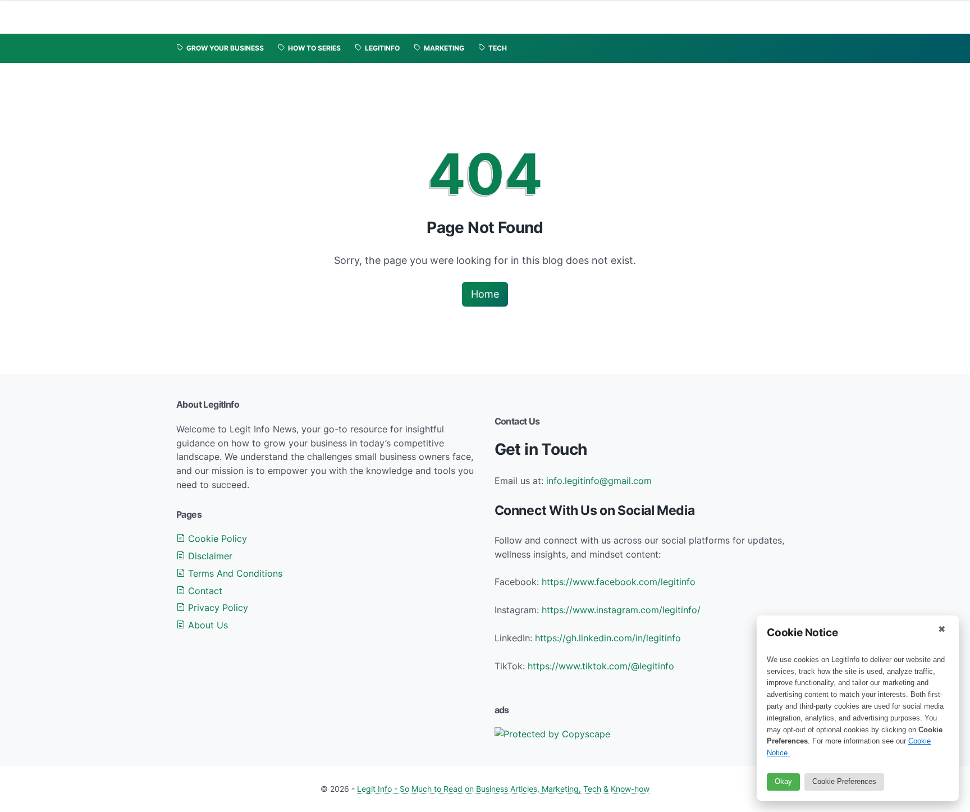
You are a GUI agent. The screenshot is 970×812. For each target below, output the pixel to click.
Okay (783, 781)
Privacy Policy (216, 607)
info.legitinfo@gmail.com (599, 480)
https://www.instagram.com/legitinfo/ (621, 609)
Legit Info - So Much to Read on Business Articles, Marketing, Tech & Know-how (503, 788)
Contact (203, 590)
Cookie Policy (216, 538)
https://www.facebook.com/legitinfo (619, 581)
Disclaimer (208, 556)
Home (485, 294)
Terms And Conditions (233, 573)
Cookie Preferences (844, 781)
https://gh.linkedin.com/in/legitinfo (608, 638)
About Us (206, 625)
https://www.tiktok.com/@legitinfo (601, 666)
